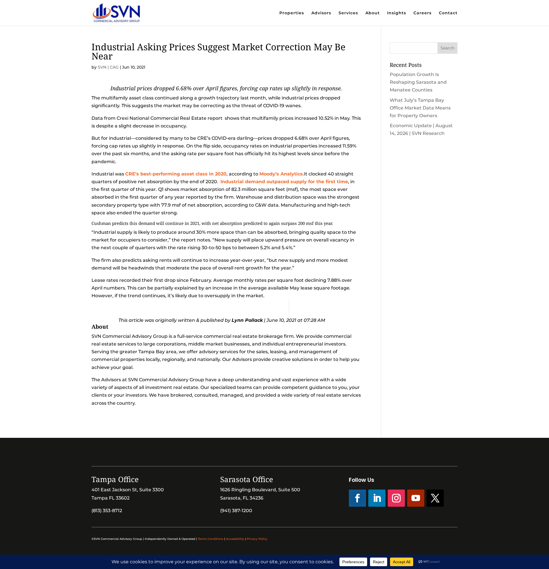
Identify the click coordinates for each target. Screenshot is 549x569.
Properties (291, 13)
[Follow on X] (435, 498)
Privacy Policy (257, 539)
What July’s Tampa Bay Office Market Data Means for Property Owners (420, 107)
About (372, 13)
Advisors (321, 13)
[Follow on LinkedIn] (376, 498)
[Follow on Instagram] (396, 498)
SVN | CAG (108, 67)
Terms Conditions (210, 539)
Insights (396, 13)
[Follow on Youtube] (415, 498)
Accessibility (235, 539)
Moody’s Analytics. (281, 174)
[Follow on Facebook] (357, 498)
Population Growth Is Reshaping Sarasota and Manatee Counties (418, 82)
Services (348, 13)
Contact (448, 13)
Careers (422, 13)
